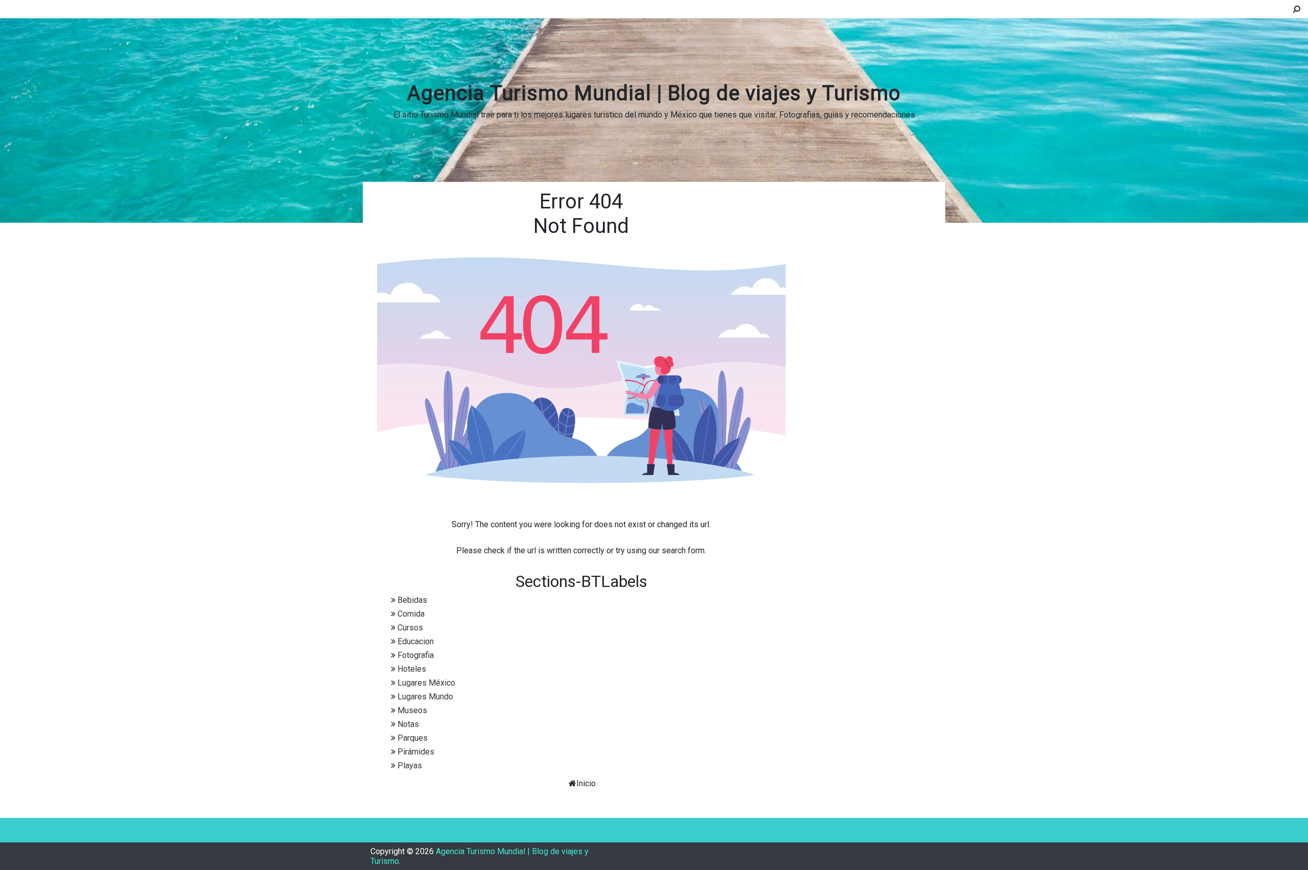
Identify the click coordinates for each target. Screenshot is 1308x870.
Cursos (410, 627)
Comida (411, 614)
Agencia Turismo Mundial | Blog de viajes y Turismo (654, 93)
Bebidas (412, 600)
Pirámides (416, 752)
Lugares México (426, 683)
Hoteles (412, 669)
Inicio (586, 783)
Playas (410, 765)
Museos (412, 710)
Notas (408, 724)
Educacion (416, 641)
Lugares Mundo (425, 696)
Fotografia (416, 655)
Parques (413, 738)
